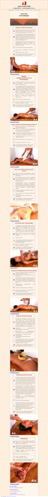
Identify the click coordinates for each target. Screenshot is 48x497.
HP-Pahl (5, 496)
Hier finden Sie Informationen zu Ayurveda (16, 487)
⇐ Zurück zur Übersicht (14, 74)
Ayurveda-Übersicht (13, 486)
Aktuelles (35, 10)
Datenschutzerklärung (13, 496)
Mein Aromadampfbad (14, 489)
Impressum (8, 496)
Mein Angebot (17, 10)
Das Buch (31, 10)
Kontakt (39, 10)
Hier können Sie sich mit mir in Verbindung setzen (17, 494)
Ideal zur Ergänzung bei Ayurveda (15, 491)
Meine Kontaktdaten (13, 493)
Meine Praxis (22, 10)
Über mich (27, 10)
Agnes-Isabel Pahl (11, 10)
